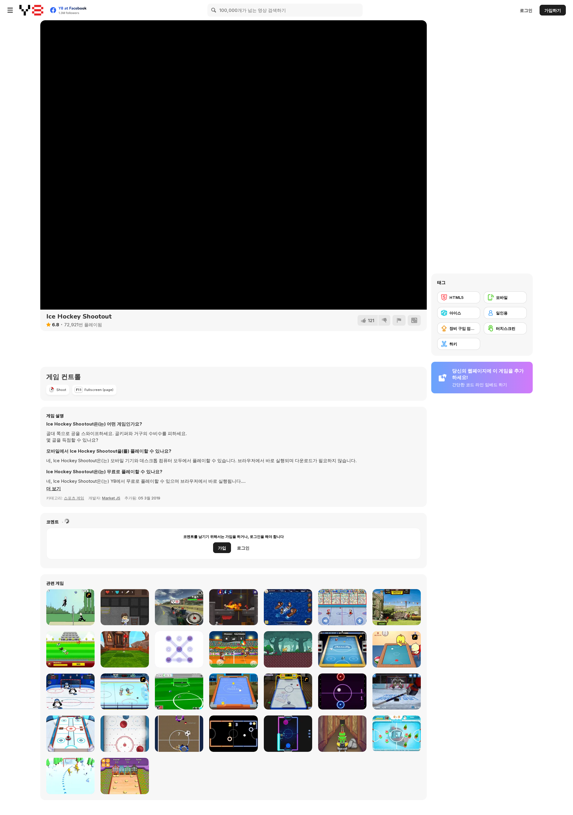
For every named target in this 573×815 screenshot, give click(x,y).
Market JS (111, 498)
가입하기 (552, 10)
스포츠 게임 (74, 498)
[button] (53, 488)
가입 (222, 547)
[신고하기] (399, 320)
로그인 (526, 10)
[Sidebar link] (10, 10)
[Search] (214, 10)
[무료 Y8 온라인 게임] (31, 10)
